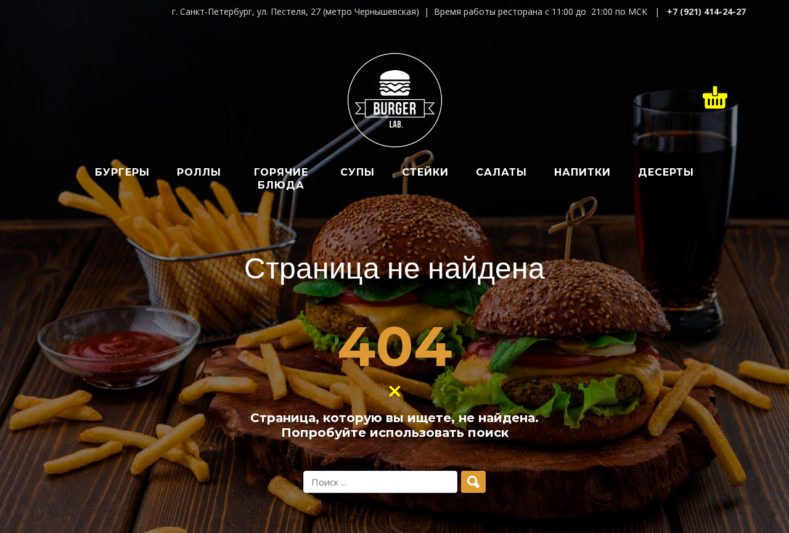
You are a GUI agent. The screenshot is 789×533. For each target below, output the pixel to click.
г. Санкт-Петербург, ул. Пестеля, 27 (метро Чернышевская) (295, 11)
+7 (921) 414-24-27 (706, 11)
